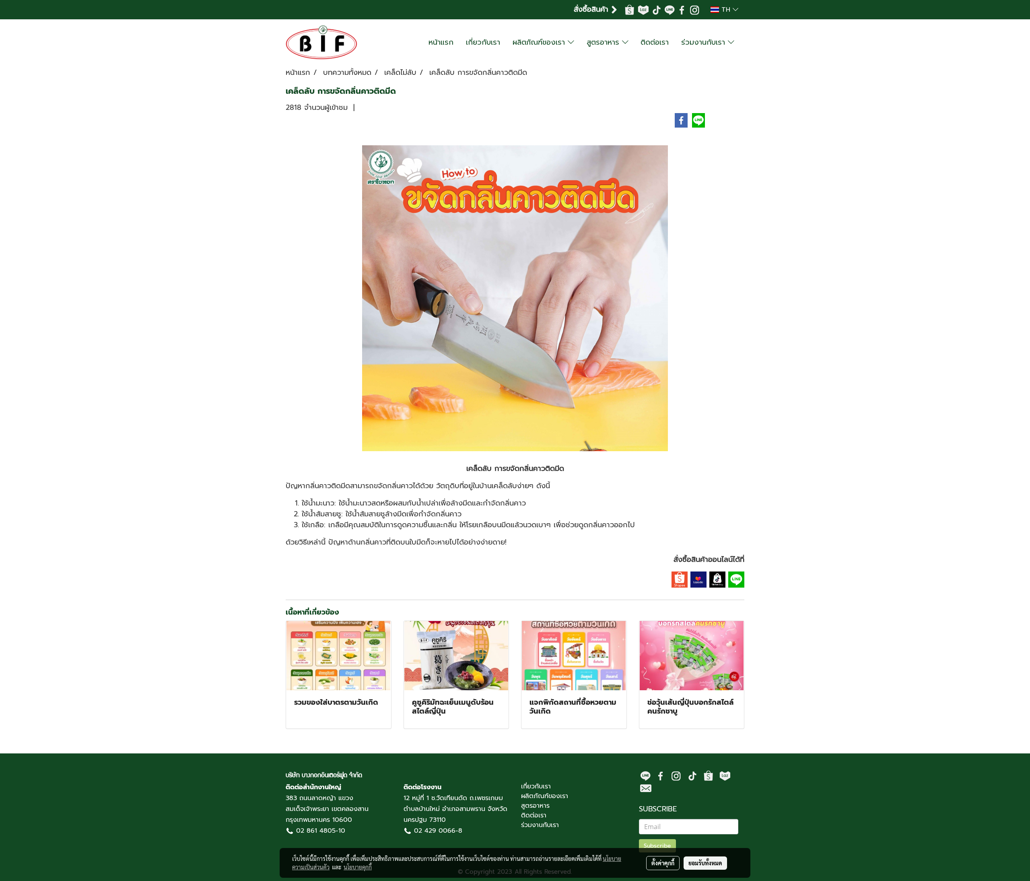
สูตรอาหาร (604, 42)
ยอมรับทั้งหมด (705, 863)
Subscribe (657, 846)
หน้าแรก (440, 42)
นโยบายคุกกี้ (358, 867)
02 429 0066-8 (438, 831)
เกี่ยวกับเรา (483, 42)
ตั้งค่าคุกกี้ (662, 863)
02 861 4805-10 (320, 831)
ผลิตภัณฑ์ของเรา (540, 42)
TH (726, 9)
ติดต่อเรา (655, 42)
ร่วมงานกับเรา (704, 42)
